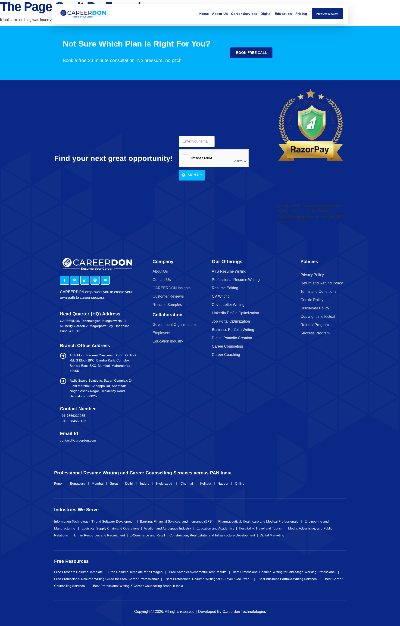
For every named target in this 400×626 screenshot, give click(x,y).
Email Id (69, 433)
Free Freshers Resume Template (78, 572)
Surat (114, 483)
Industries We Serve (76, 509)
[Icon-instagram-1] (95, 280)
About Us (220, 14)
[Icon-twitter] (74, 280)
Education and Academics (215, 528)
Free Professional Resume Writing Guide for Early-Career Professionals (107, 579)
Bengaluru (78, 483)
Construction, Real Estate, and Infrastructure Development (212, 535)
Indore (145, 483)
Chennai (187, 483)
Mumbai (97, 483)
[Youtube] (105, 280)
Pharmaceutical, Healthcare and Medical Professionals (258, 521)
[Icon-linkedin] (84, 280)
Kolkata (205, 483)
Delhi (129, 483)
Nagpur (223, 483)
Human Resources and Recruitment (98, 535)
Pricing (301, 14)
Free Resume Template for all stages (134, 572)
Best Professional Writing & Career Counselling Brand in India (138, 586)
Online (239, 483)
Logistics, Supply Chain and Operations (111, 528)
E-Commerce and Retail (148, 535)
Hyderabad (164, 483)
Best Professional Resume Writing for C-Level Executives (210, 579)
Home (204, 14)
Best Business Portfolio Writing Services (289, 579)
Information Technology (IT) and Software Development (95, 521)
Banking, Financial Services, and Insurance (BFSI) (177, 521)
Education (283, 14)
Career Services (244, 14)
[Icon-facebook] (64, 280)
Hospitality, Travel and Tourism (261, 528)
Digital (266, 14)
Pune (58, 483)
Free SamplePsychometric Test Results (196, 572)
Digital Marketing (272, 535)
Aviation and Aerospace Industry (168, 528)
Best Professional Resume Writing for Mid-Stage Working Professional (284, 572)
